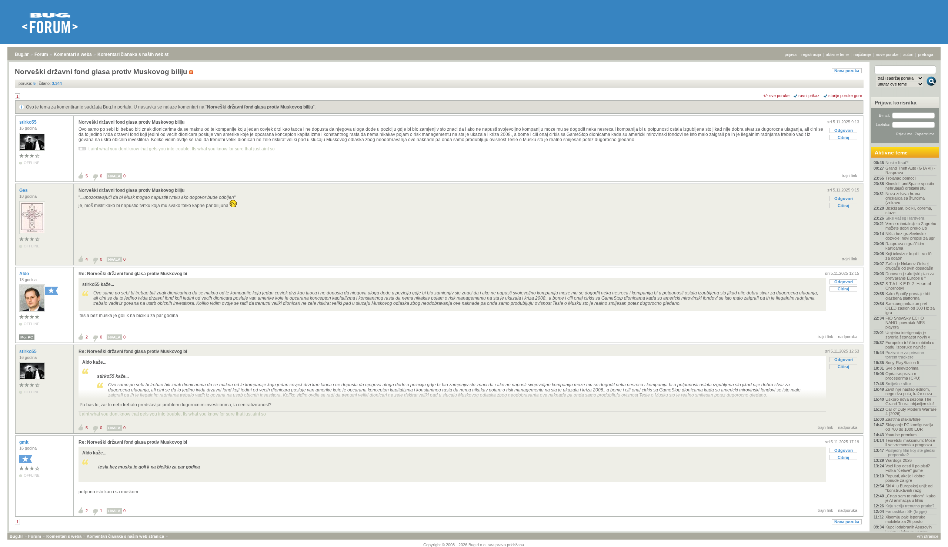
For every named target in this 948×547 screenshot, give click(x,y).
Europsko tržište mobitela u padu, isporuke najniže (909, 344)
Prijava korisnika (896, 103)
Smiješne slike (898, 383)
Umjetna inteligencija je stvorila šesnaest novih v (907, 334)
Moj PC (26, 337)
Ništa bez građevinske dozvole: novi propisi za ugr (910, 235)
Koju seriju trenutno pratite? (909, 506)
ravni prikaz (809, 95)
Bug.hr (22, 54)
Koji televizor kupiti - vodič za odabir (908, 255)
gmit (24, 442)
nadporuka (847, 336)
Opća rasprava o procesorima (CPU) (903, 375)
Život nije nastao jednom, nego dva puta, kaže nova (908, 391)
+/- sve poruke (776, 95)
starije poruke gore (845, 95)
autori (908, 54)
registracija (811, 54)
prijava (791, 54)
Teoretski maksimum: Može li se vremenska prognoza (910, 442)
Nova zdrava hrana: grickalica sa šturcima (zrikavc (905, 198)
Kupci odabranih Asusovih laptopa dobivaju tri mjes (908, 529)
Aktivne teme (891, 153)
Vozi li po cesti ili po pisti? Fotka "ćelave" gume (907, 468)
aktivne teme (837, 54)
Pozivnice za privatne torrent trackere (904, 354)
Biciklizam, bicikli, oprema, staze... (908, 210)
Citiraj (843, 137)
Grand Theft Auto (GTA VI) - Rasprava (910, 170)
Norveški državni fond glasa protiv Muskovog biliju (260, 107)
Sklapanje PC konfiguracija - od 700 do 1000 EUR (910, 427)
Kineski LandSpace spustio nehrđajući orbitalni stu (909, 185)
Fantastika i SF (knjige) (906, 511)
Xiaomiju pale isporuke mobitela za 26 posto (905, 519)
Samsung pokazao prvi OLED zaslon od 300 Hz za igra (910, 308)
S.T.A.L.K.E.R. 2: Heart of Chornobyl (908, 285)
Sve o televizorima (901, 368)
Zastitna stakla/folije (903, 419)
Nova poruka (846, 71)
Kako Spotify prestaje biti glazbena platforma (907, 295)
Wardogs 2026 (898, 460)
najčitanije (862, 54)
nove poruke (887, 54)
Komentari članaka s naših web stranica (139, 54)
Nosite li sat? (896, 162)
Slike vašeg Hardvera (904, 218)
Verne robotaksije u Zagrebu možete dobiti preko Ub (910, 225)
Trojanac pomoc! (900, 178)
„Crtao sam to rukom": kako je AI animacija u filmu (910, 498)
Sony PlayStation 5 (902, 362)
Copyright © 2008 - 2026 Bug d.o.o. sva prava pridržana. (474, 545)
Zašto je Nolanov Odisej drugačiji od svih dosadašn (909, 265)
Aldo (24, 273)
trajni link (849, 175)
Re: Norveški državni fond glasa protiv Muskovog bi (133, 273)
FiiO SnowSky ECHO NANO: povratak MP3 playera (905, 322)
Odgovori (843, 130)
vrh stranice (927, 536)
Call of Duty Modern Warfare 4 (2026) (911, 411)
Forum (41, 54)
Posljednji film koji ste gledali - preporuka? (910, 452)
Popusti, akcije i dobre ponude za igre (905, 478)
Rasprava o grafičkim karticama (904, 245)
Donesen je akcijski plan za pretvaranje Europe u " (909, 275)
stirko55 (28, 122)
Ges (24, 190)
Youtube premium (901, 435)
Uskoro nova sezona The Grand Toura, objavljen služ (910, 401)
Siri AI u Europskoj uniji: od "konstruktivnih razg (908, 488)
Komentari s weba (73, 54)
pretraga (925, 54)
